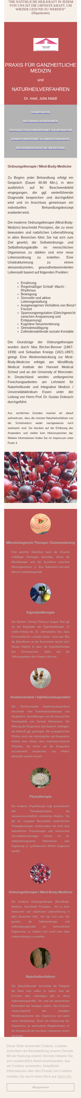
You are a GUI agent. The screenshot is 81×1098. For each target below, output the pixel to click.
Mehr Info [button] (64, 1076)
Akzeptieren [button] (40, 1087)
